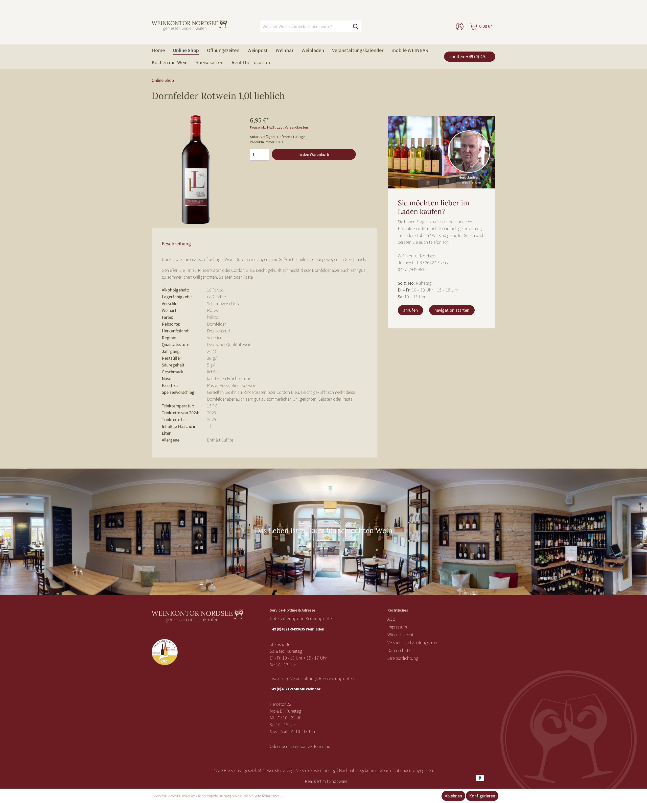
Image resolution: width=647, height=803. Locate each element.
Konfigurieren (482, 796)
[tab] (176, 243)
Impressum (397, 627)
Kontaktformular (314, 746)
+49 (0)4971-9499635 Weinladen (297, 628)
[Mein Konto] (460, 26)
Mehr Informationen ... (268, 796)
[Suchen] (355, 26)
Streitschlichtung (402, 658)
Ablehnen (453, 796)
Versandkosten (309, 770)
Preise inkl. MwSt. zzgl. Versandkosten (279, 127)
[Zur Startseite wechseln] (189, 25)
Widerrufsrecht (400, 635)
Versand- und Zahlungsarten (412, 642)
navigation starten (451, 310)
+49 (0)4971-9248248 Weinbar (295, 688)
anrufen (410, 310)
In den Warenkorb (313, 154)
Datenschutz (398, 650)
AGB (391, 619)
